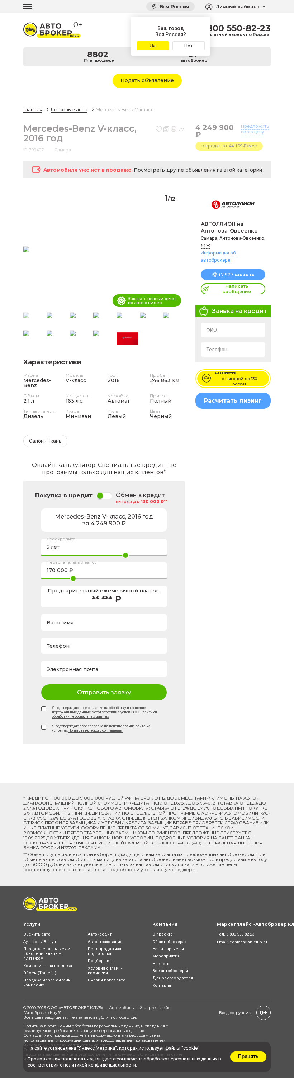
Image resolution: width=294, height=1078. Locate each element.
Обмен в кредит (140, 495)
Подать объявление (147, 80)
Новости (161, 963)
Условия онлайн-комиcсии (105, 970)
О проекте (162, 934)
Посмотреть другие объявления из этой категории (198, 170)
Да (153, 45)
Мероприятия (166, 956)
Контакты (161, 985)
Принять (248, 1056)
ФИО (211, 329)
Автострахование (105, 941)
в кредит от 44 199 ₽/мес (229, 146)
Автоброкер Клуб (42, 1012)
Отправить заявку (104, 692)
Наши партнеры (168, 949)
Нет (188, 45)
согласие (127, 1058)
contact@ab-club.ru (248, 942)
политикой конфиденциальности (99, 1065)
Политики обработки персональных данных (104, 714)
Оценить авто (37, 934)
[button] (176, 250)
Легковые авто (69, 109)
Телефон (216, 349)
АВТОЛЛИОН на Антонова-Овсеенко (229, 227)
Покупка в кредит (64, 495)
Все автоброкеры (170, 971)
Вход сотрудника (236, 1012)
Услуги (32, 924)
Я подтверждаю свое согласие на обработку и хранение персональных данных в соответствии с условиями (104, 712)
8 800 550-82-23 (235, 28)
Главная (32, 109)
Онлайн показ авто (106, 980)
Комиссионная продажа (47, 966)
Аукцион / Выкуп (39, 941)
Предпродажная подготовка (104, 951)
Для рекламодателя (172, 978)
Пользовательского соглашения (95, 730)
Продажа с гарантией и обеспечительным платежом (46, 954)
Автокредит (100, 934)
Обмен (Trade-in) (39, 973)
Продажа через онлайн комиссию (47, 982)
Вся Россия (173, 6)
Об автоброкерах (169, 941)
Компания (164, 924)
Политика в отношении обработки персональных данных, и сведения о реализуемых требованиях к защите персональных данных (95, 1028)
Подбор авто (101, 961)
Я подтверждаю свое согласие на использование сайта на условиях (101, 728)
